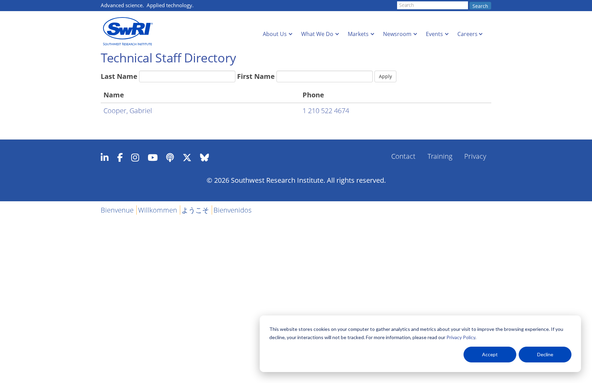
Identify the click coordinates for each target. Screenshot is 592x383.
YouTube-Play (153, 157)
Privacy (475, 156)
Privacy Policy (460, 337)
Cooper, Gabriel (127, 110)
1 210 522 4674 (326, 110)
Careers (467, 34)
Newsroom (397, 34)
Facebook (120, 157)
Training (440, 156)
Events (434, 34)
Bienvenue (117, 210)
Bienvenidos (232, 210)
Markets (358, 34)
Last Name (119, 76)
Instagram (135, 157)
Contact (403, 156)
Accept (490, 354)
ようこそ (195, 210)
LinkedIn (105, 157)
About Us (275, 34)
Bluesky (204, 157)
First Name (256, 76)
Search (480, 6)
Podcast (170, 157)
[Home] (130, 31)
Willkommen (157, 210)
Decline (545, 354)
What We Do (317, 34)
